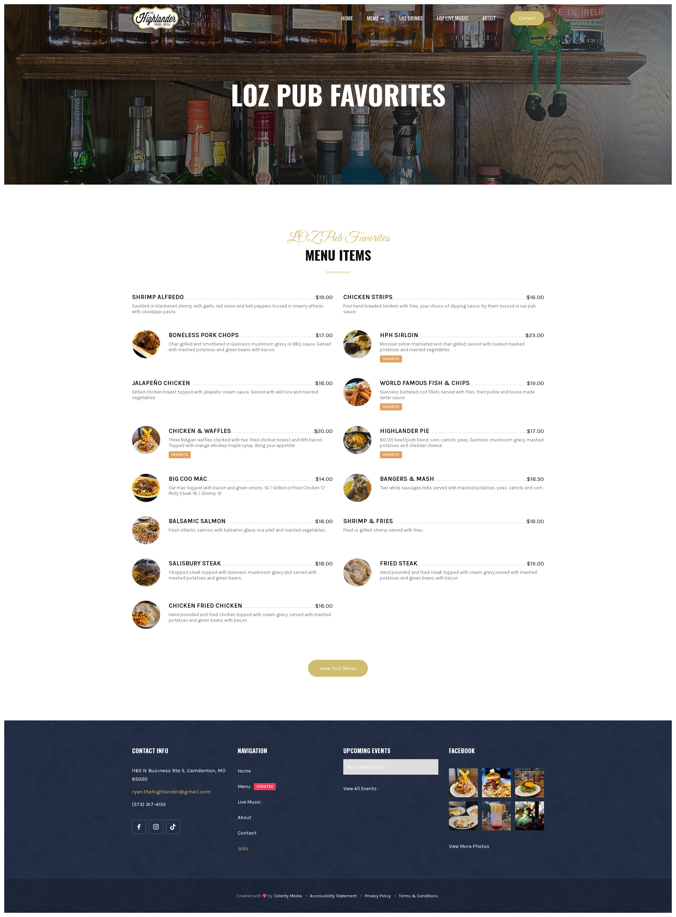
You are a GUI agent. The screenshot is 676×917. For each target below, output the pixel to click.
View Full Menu (338, 668)
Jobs (243, 848)
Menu (244, 786)
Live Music (249, 802)
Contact (527, 18)
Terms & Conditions (418, 895)
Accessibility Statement (333, 895)
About (489, 18)
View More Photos (469, 846)
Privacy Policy (378, 895)
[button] (376, 18)
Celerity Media (288, 895)
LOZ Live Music (452, 18)
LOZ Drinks (411, 18)
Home (347, 18)
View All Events (360, 789)
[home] (156, 18)
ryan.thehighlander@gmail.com (171, 791)
